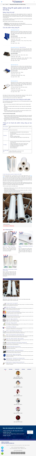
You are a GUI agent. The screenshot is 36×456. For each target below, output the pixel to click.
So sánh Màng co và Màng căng (11, 326)
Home (4, 4)
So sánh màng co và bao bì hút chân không (12, 311)
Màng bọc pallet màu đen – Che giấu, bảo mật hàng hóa (14, 350)
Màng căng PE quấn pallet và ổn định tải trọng (10, 297)
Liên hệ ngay (30, 432)
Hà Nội (5, 369)
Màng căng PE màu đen (15, 47)
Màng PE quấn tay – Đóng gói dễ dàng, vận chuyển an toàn (15, 362)
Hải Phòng (10, 369)
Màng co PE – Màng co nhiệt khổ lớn (9, 246)
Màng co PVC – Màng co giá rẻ (11, 307)
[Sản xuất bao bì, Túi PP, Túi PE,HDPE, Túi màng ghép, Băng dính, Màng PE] (18, 1)
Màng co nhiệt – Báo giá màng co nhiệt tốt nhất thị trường (15, 334)
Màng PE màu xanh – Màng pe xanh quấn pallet (13, 354)
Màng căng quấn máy (14, 64)
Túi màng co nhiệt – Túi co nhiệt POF (12, 303)
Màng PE (7, 4)
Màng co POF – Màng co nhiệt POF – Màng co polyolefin (15, 338)
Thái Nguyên (17, 369)
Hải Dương (29, 369)
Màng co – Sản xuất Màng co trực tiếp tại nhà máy (14, 330)
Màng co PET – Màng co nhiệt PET (11, 322)
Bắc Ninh (23, 369)
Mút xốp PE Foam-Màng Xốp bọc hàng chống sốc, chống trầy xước (16, 342)
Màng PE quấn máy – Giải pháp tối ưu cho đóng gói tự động (15, 358)
